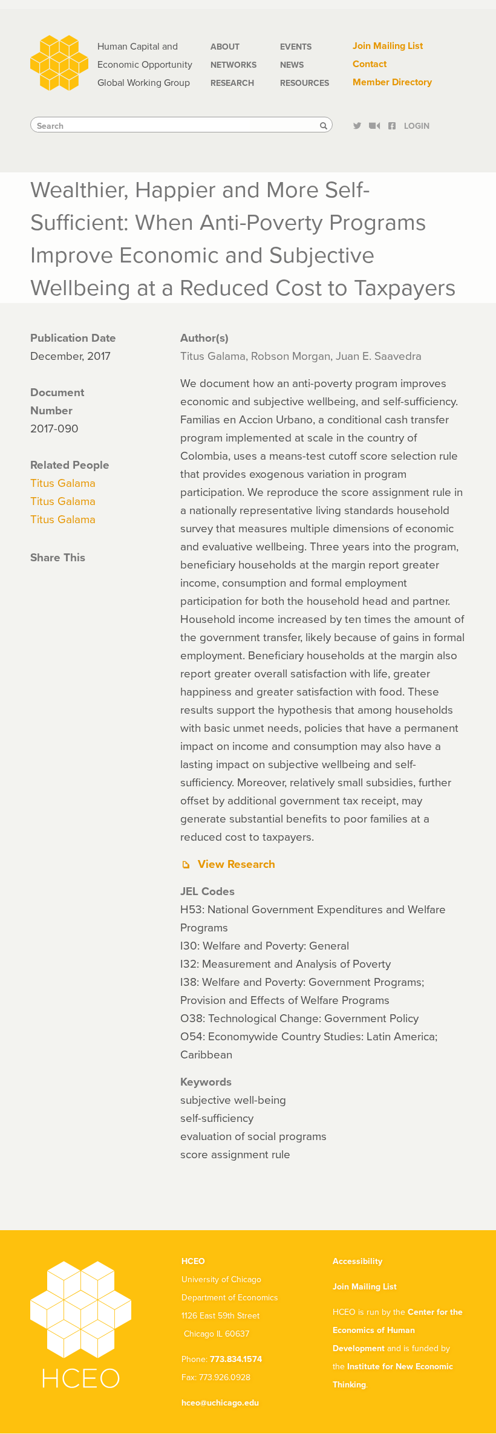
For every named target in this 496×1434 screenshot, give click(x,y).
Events (296, 47)
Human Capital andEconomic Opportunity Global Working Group (144, 64)
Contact (370, 64)
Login (416, 126)
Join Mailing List (388, 46)
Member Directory (392, 82)
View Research (236, 863)
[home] (59, 61)
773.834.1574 (236, 1359)
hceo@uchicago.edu (220, 1403)
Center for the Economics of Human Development (398, 1330)
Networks (233, 65)
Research (232, 83)
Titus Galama (63, 482)
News (292, 65)
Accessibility (357, 1261)
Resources (304, 83)
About (225, 47)
